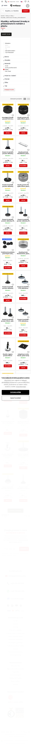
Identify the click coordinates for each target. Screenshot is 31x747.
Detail (8, 133)
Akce (6, 45)
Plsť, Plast (8, 71)
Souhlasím (15, 392)
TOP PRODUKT (9, 52)
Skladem (8, 43)
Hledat (25, 11)
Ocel (6, 66)
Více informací (21, 387)
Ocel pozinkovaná (11, 68)
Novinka (7, 47)
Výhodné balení (10, 51)
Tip (6, 49)
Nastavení (15, 398)
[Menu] (2, 5)
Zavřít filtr (6, 34)
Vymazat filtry (9, 90)
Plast (6, 69)
